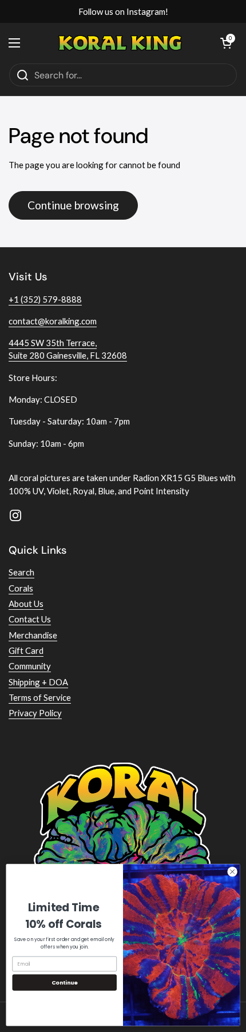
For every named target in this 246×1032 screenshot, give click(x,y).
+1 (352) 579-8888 (45, 299)
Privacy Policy (35, 713)
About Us (26, 603)
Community (30, 666)
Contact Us (30, 619)
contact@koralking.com (53, 321)
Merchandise (33, 635)
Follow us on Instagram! (123, 11)
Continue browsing (73, 205)
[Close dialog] (232, 872)
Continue (64, 982)
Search (21, 572)
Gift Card (26, 650)
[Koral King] (120, 42)
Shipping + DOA (38, 682)
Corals (21, 588)
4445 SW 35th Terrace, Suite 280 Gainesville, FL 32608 (68, 349)
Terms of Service (40, 697)
